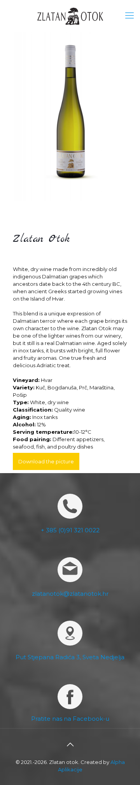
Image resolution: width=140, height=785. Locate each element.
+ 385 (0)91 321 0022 (70, 530)
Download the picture (46, 461)
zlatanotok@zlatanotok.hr (70, 593)
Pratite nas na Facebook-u (70, 718)
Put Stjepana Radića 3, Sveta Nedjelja (70, 657)
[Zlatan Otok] (70, 15)
